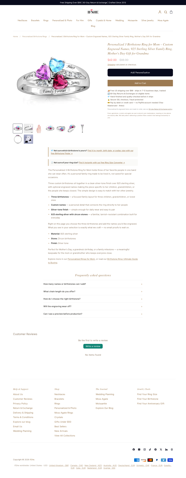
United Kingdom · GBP (59, 465)
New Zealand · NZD (93, 465)
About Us (18, 394)
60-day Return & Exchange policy (160, 109)
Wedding (119, 20)
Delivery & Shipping (23, 412)
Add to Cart (140, 83)
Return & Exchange (23, 408)
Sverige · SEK (109, 468)
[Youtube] (139, 449)
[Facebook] (133, 449)
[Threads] (172, 449)
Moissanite (132, 20)
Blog (93, 26)
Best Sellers (60, 426)
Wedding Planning (22, 431)
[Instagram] (144, 449)
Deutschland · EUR (126, 465)
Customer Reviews (22, 399)
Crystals (58, 417)
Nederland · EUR (94, 468)
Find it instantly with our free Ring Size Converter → (102, 162)
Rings (45, 20)
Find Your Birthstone (147, 399)
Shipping (111, 65)
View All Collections (64, 435)
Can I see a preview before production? (62, 314)
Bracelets (35, 20)
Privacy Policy (20, 403)
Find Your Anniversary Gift (150, 403)
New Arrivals (61, 431)
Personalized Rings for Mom (81, 259)
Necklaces (22, 20)
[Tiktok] (150, 449)
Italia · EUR (81, 468)
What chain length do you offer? (59, 291)
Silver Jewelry (147, 20)
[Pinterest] (155, 449)
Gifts (90, 20)
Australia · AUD (110, 465)
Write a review (93, 346)
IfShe (32, 459)
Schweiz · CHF (142, 465)
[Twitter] (161, 449)
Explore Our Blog (104, 408)
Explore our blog (21, 421)
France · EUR (156, 465)
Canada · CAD (76, 465)
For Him (80, 20)
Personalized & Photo (62, 20)
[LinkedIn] (166, 449)
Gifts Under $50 (62, 421)
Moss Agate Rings (63, 412)
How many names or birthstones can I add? (64, 284)
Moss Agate (163, 20)
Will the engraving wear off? (57, 306)
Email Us (17, 426)
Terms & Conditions (23, 417)
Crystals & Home (103, 20)
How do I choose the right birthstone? (61, 299)
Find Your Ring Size (147, 394)
